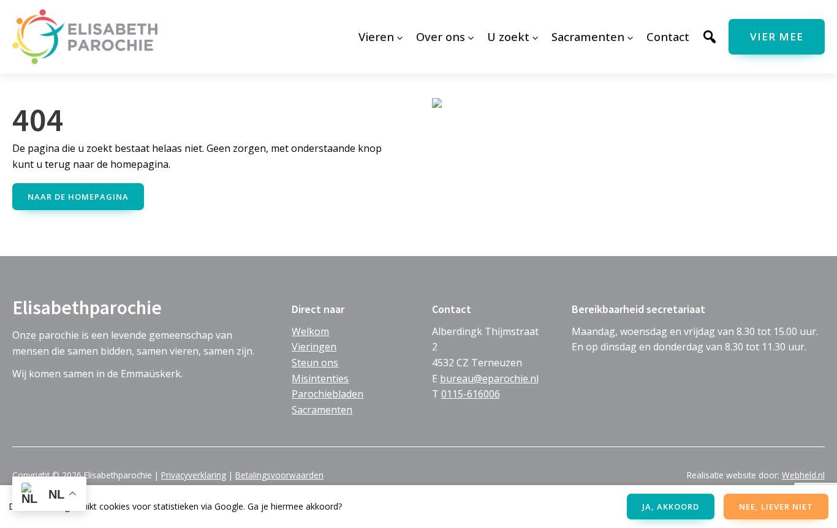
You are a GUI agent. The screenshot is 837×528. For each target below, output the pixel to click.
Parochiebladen (327, 394)
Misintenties (320, 378)
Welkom (310, 331)
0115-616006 (470, 394)
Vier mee (776, 36)
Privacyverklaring (193, 475)
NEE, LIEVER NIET (776, 506)
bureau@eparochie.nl (489, 378)
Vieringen (314, 346)
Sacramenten (322, 410)
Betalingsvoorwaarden (279, 475)
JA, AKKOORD (670, 506)
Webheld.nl (803, 475)
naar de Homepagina (78, 196)
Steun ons (315, 362)
